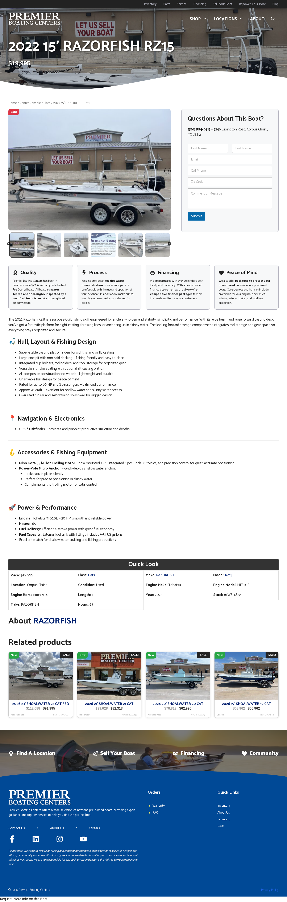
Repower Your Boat (252, 4)
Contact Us (16, 828)
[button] (273, 19)
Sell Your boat (117, 753)
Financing (199, 4)
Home (12, 103)
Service (182, 4)
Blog (275, 4)
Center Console (30, 103)
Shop (195, 19)
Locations (225, 19)
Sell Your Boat (222, 4)
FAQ (155, 812)
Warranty (159, 805)
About (257, 19)
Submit (196, 216)
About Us (57, 828)
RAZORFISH (165, 575)
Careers (94, 828)
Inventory (150, 4)
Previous (9, 244)
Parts (166, 4)
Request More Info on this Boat (23, 899)
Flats (47, 103)
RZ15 (228, 575)
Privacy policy (270, 890)
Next (169, 244)
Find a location (35, 753)
